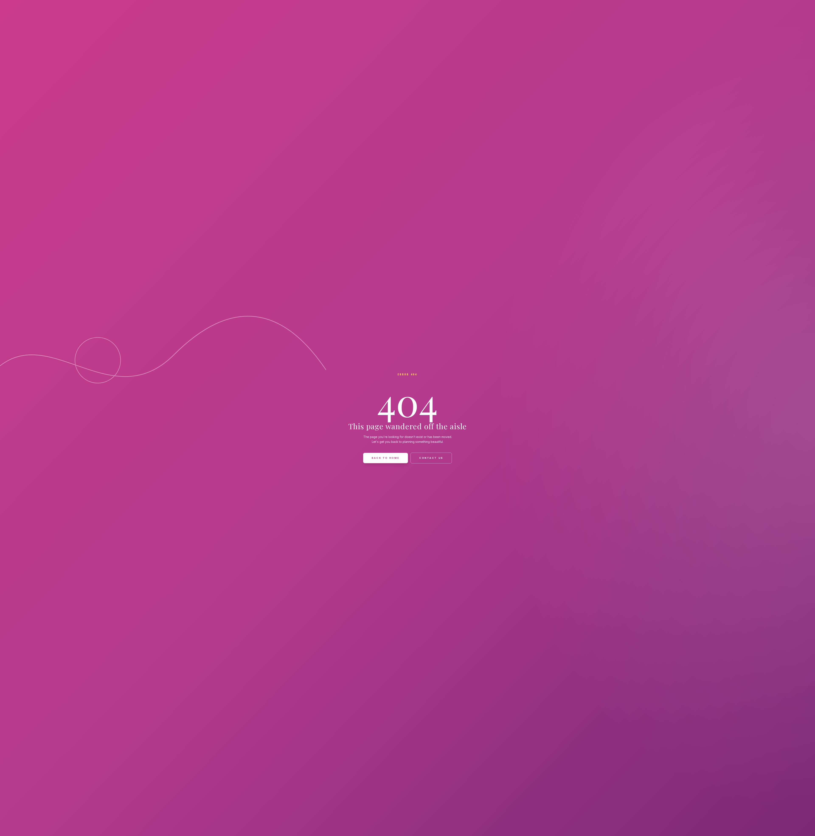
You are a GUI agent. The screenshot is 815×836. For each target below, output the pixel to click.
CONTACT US (431, 457)
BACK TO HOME (386, 457)
